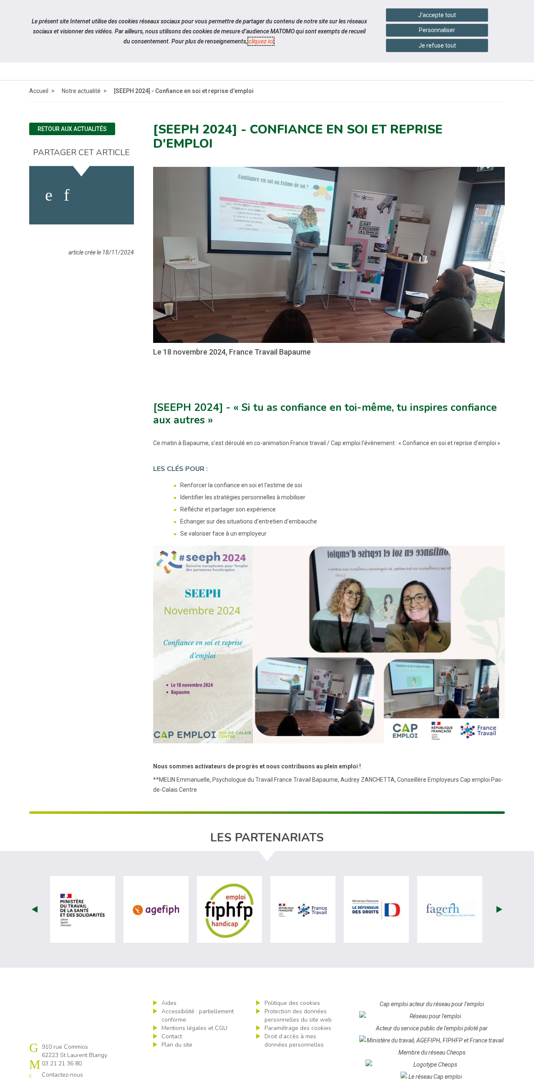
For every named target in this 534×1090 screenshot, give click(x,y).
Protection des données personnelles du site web (298, 1015)
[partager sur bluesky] (111, 195)
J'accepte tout (437, 15)
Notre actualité (81, 91)
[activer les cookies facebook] (49, 195)
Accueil (38, 91)
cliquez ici (261, 41)
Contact (171, 1036)
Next (499, 909)
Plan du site (176, 1045)
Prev (35, 909)
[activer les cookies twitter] (87, 195)
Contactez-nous (62, 1075)
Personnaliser (437, 30)
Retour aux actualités (72, 129)
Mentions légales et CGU (194, 1028)
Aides (168, 1003)
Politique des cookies (292, 1003)
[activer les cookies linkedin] (66, 195)
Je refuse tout (437, 45)
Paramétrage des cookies (297, 1028)
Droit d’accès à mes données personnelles (294, 1040)
